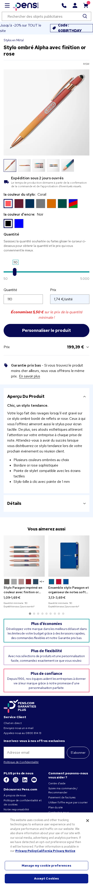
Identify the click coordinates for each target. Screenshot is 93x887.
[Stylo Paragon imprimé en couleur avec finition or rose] (24, 556)
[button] (6, 581)
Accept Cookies (46, 878)
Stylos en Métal (14, 40)
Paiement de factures (61, 797)
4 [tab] (42, 613)
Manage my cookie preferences (46, 866)
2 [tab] (34, 613)
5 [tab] (46, 613)
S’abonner (78, 753)
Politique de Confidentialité (21, 762)
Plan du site (55, 807)
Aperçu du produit (25, 396)
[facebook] (7, 781)
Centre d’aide (56, 783)
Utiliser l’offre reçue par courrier (68, 802)
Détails (14, 503)
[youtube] (34, 781)
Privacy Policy (26, 851)
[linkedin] (25, 781)
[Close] (88, 821)
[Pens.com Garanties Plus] (20, 706)
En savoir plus (29, 376)
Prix (53, 289)
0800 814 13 (33, 733)
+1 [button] (41, 581)
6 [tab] (50, 613)
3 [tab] (38, 613)
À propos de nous (15, 795)
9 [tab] (63, 613)
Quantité (10, 289)
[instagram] (16, 781)
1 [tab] (30, 613)
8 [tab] (59, 613)
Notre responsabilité (16, 809)
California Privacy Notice (56, 851)
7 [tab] (55, 613)
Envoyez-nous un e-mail (18, 728)
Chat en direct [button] (13, 723)
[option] (8, 203)
